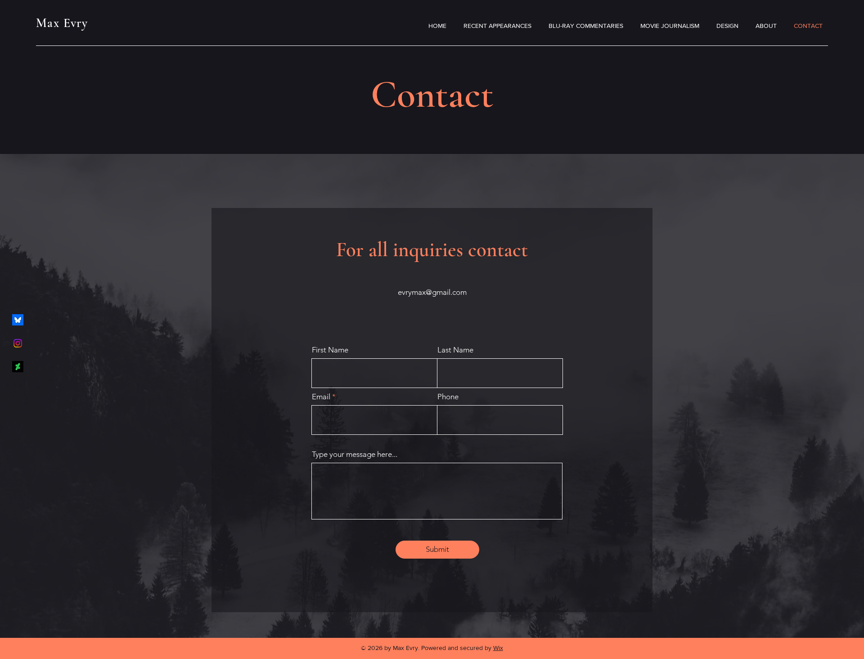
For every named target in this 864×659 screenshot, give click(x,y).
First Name (330, 350)
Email (321, 397)
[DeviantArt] (17, 366)
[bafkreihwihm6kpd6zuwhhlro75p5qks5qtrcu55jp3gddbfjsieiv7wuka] (17, 319)
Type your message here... (354, 454)
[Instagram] (17, 343)
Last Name (455, 350)
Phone (448, 397)
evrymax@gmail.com (432, 292)
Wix (498, 647)
